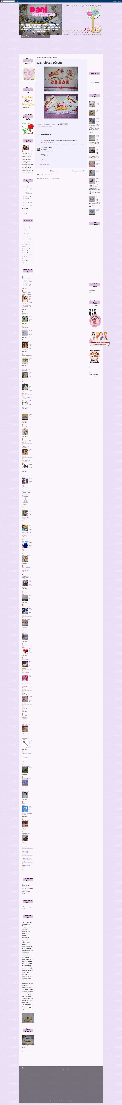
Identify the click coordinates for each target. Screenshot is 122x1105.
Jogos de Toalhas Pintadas (98, 103)
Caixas (30, 822)
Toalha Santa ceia (97, 149)
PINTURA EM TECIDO (26, 370)
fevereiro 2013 (28, 202)
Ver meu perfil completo (27, 172)
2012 (25, 208)
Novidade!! (24, 710)
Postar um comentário (44, 164)
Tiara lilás (24, 718)
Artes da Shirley (26, 413)
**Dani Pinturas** (47, 124)
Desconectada (25, 570)
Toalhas (23, 261)
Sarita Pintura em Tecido (26, 427)
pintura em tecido (26, 555)
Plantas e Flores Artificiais (26, 833)
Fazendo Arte (25, 791)
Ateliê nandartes (26, 607)
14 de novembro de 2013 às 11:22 (48, 142)
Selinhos (46, 37)
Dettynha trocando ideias (27, 646)
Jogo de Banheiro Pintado (98, 120)
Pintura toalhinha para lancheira (30, 333)
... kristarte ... (25, 541)
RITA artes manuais (25, 328)
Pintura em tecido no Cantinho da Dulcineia (26, 853)
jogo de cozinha (25, 239)
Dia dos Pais (25, 231)
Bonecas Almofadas (30, 374)
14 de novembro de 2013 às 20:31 (48, 161)
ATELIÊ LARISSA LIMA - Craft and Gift (27, 294)
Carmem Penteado (26, 779)
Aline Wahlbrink (45, 147)
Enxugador (45, 126)
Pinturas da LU (26, 341)
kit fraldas (24, 241)
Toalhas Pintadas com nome (98, 137)
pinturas (30, 768)
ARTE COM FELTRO (25, 447)
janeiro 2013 (28, 205)
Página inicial (54, 171)
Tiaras (23, 259)
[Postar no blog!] (62, 124)
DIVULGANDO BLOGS (30, 651)
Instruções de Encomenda (35, 37)
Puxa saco (24, 251)
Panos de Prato (25, 245)
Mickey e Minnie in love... (30, 319)
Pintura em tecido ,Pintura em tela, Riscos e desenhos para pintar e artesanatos (26, 493)
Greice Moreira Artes (26, 866)
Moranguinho (25, 243)
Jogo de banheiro (26, 237)
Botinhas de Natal (30, 450)
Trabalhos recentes (30, 663)
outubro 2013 (28, 196)
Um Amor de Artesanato (25, 673)
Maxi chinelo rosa (30, 676)
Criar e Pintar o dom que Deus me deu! (26, 577)
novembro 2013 (28, 189)
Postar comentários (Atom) (47, 174)
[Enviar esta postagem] (58, 124)
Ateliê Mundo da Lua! (26, 523)
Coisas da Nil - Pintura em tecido (26, 314)
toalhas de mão (25, 263)
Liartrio (24, 871)
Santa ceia (24, 253)
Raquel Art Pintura (25, 593)
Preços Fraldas (97, 179)
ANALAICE (25, 383)
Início (23, 37)
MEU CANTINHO (27, 509)
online (90, 292)
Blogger (70, 1101)
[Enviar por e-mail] (61, 124)
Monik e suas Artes (27, 441)
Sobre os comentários (26, 687)
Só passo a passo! (26, 753)
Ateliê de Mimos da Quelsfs (27, 398)
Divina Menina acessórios (26, 461)
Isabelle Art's (25, 820)
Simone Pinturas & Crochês (27, 356)
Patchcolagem (25, 249)
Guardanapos (30, 727)
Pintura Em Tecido (27, 279)
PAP (23, 247)
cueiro (23, 229)
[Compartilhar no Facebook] (66, 124)
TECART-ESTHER (24, 708)
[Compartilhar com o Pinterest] (67, 124)
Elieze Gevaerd (26, 847)
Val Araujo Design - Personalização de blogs (27, 860)
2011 (25, 211)
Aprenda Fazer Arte (26, 476)
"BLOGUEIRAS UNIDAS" (26, 568)
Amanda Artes (26, 766)
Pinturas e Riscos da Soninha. (26, 724)
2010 (25, 213)
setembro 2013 (28, 198)
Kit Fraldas (97, 170)
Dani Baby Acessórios (25, 716)
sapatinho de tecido (26, 255)
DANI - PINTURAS (25, 694)
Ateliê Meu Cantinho (25, 632)
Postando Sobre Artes (26, 738)
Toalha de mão (97, 209)
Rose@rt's (24, 686)
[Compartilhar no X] (64, 124)
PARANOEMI (25, 660)
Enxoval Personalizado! (29, 192)
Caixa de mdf (25, 227)
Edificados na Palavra (25, 804)
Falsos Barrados (30, 597)
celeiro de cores (26, 619)
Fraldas (50, 126)
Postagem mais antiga (78, 171)
